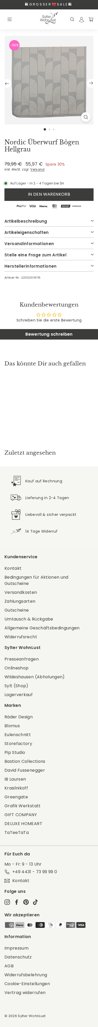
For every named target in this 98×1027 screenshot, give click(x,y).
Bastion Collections (24, 761)
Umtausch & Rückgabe (28, 619)
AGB (9, 966)
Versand (37, 169)
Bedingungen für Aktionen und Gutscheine (36, 580)
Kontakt (12, 568)
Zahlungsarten (20, 601)
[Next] (91, 83)
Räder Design (18, 717)
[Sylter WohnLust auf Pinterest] (26, 902)
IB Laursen (15, 779)
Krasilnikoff (16, 788)
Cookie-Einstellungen (27, 984)
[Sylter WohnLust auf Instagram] (7, 902)
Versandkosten (20, 592)
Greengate (16, 797)
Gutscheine (16, 610)
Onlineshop (16, 668)
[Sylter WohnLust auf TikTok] (35, 902)
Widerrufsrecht (20, 637)
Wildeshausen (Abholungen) (34, 677)
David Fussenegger (24, 770)
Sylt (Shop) (16, 686)
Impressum (16, 948)
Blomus (12, 726)
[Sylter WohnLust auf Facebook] (16, 902)
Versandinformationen (29, 243)
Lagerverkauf (18, 695)
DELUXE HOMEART (23, 824)
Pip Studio (14, 752)
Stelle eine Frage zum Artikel (35, 255)
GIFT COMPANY (20, 815)
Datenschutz (18, 957)
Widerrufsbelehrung (25, 975)
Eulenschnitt (17, 735)
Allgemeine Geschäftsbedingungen (42, 628)
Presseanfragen (21, 659)
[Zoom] (86, 117)
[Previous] (7, 83)
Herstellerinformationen (30, 266)
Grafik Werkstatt (22, 806)
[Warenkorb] (91, 19)
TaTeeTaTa (16, 833)
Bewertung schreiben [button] (49, 334)
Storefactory (18, 744)
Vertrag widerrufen (24, 993)
